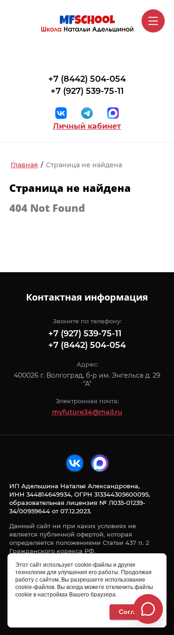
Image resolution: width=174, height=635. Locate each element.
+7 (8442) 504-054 (87, 79)
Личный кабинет (87, 126)
